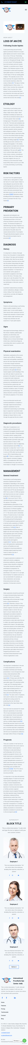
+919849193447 (10, 2)
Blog (2, 1018)
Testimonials (4, 1012)
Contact (3, 1015)
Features (3, 1005)
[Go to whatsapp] (24, 1040)
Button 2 (14, 967)
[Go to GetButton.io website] (24, 1043)
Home (2, 1002)
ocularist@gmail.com (6, 1035)
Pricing (3, 1009)
